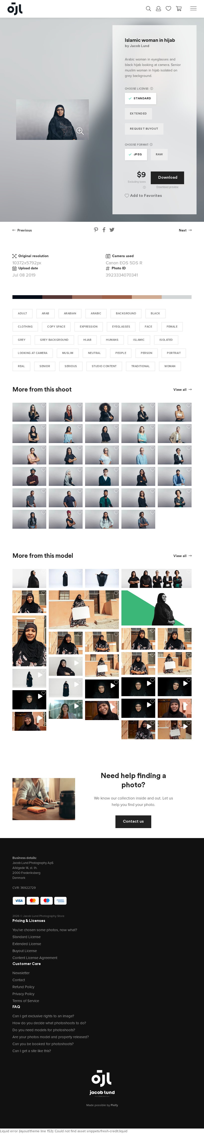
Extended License (26, 944)
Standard (142, 98)
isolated (166, 339)
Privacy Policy (23, 994)
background (126, 313)
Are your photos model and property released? (50, 1037)
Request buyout (144, 128)
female (172, 326)
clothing (25, 326)
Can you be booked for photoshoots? (43, 1044)
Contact (18, 980)
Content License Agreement (34, 958)
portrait (174, 353)
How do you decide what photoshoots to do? (49, 1023)
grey (21, 339)
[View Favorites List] (168, 7)
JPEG (138, 154)
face (148, 326)
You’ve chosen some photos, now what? (44, 930)
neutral (94, 353)
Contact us (133, 822)
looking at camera (33, 353)
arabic (96, 313)
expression (89, 326)
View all (180, 390)
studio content (104, 366)
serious (71, 366)
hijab (87, 339)
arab (45, 313)
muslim (67, 353)
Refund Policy (23, 987)
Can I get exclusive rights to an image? (43, 1016)
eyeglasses (121, 326)
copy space (56, 326)
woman (170, 366)
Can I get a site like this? (31, 1051)
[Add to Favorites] (44, 405)
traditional (140, 366)
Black (155, 313)
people (120, 353)
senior (45, 366)
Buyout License (24, 951)
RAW (159, 154)
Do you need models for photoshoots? (43, 1030)
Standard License (26, 937)
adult (22, 313)
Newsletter (21, 973)
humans (112, 339)
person (146, 353)
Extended (138, 113)
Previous (24, 230)
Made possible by (102, 1105)
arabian (70, 313)
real (21, 366)
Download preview (167, 187)
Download (167, 178)
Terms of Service (25, 1001)
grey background (54, 339)
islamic (139, 339)
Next (183, 230)
